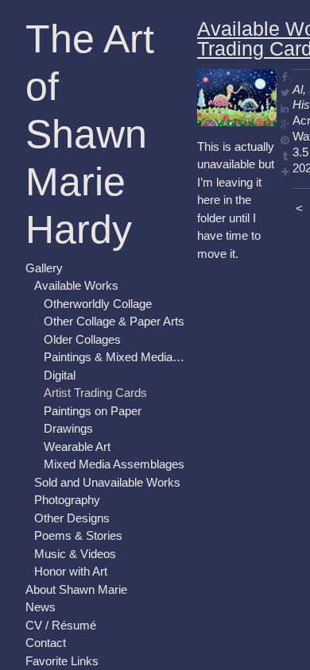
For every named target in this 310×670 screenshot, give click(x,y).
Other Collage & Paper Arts (114, 321)
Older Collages (82, 339)
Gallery (44, 268)
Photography (67, 499)
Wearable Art (77, 446)
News (40, 607)
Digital (60, 375)
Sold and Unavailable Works (107, 482)
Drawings (68, 428)
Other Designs (72, 518)
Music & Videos (75, 553)
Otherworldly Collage (98, 303)
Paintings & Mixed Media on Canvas (114, 357)
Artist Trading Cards (95, 392)
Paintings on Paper (92, 411)
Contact (45, 642)
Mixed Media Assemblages (114, 464)
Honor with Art (70, 571)
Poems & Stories (78, 535)
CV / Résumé (60, 625)
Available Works (76, 285)
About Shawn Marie (76, 589)
